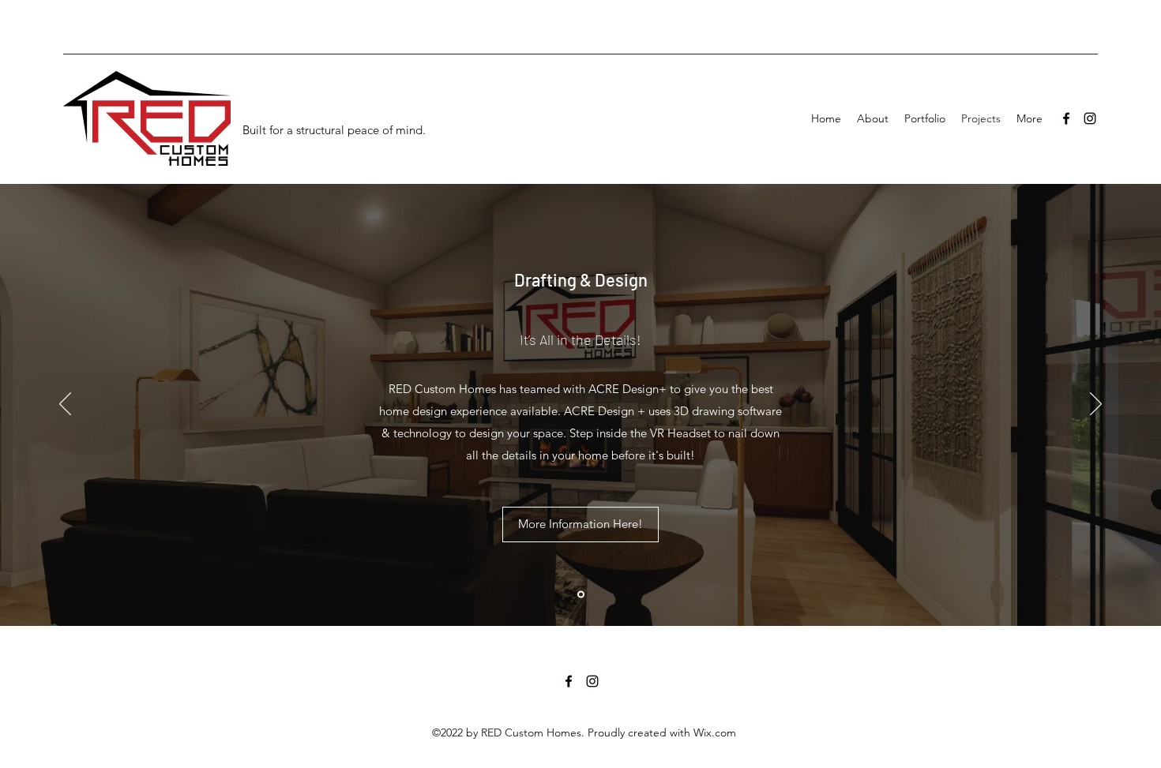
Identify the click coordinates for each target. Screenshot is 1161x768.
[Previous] (65, 405)
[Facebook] (1066, 118)
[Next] (1096, 405)
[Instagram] (1090, 118)
